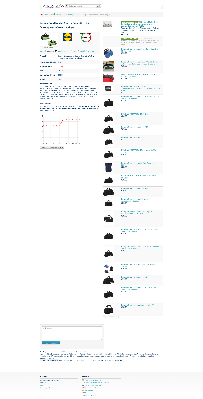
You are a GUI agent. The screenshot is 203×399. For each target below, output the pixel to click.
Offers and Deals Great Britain (92, 385)
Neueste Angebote (45, 388)
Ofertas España (88, 390)
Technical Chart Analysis (89, 395)
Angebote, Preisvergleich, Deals (93, 380)
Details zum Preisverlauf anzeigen (51, 147)
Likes (41, 385)
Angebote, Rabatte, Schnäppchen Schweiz (96, 383)
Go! (98, 6)
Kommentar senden (51, 343)
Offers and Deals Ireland (91, 388)
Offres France (88, 393)
